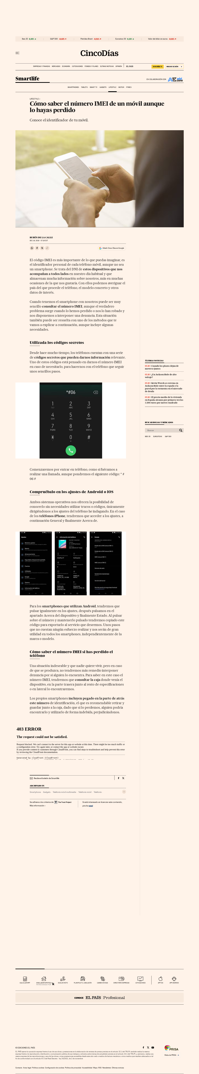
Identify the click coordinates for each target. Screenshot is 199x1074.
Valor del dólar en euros (158, 39)
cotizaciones (140, 983)
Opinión (119, 66)
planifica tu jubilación (83, 983)
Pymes (128, 87)
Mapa (95, 1068)
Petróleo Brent (87, 39)
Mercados (56, 66)
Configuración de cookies (54, 1068)
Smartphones (73, 87)
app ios (160, 983)
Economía (66, 66)
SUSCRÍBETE (157, 67)
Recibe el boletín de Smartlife (46, 778)
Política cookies (38, 1068)
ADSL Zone (175, 79)
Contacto (18, 1068)
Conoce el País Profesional (99, 997)
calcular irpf (25, 983)
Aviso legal (27, 1068)
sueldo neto (63, 983)
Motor (121, 87)
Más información (37, 805)
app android (174, 983)
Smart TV (93, 87)
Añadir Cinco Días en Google (113, 248)
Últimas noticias (107, 66)
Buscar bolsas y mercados (159, 422)
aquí (91, 805)
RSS (100, 1068)
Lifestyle (112, 87)
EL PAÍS (128, 65)
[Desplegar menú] (17, 53)
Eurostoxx (157, 436)
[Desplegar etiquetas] (124, 792)
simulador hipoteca (44, 983)
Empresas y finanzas (41, 66)
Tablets (84, 87)
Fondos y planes (91, 66)
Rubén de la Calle (41, 237)
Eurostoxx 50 (120, 39)
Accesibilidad (87, 1068)
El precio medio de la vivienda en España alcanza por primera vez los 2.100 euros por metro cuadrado (164, 400)
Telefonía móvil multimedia (64, 792)
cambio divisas (102, 983)
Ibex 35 (25, 39)
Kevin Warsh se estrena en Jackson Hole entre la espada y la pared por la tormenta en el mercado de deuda (163, 387)
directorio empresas (121, 983)
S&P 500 (54, 39)
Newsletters (106, 1068)
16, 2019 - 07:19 (39, 241)
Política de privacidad (73, 1068)
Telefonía (98, 792)
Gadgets (103, 87)
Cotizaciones (77, 66)
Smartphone (35, 792)
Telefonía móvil (84, 792)
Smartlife (27, 79)
